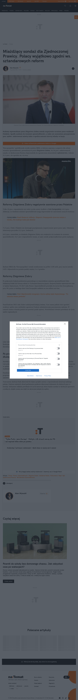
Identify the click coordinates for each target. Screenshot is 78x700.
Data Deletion (30, 375)
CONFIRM (28, 370)
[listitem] (39, 345)
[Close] (65, 324)
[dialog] (39, 350)
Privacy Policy (47, 375)
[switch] (58, 348)
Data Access (39, 375)
